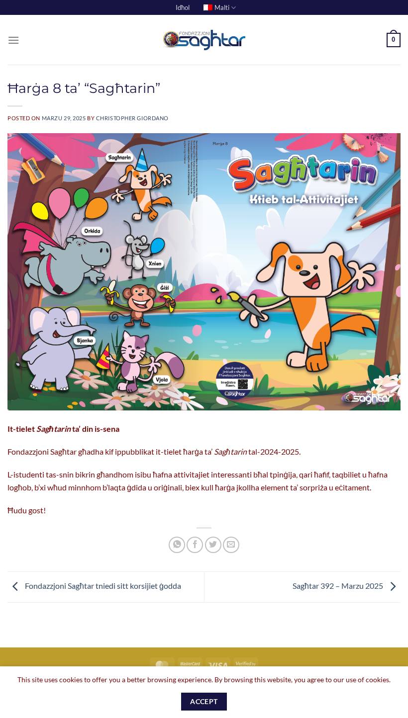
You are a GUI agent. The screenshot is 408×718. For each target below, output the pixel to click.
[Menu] (13, 40)
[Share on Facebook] (195, 545)
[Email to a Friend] (231, 545)
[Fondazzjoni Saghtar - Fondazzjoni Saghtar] (204, 40)
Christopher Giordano (132, 118)
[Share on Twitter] (213, 545)
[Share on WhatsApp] (177, 545)
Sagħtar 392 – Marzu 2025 (339, 585)
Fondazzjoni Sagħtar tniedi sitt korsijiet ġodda (102, 585)
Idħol (183, 7)
